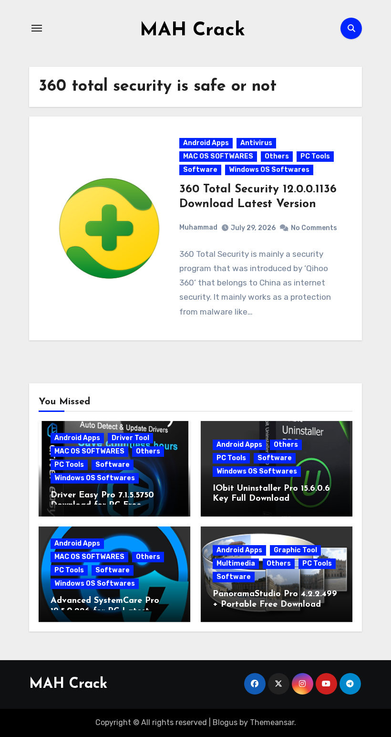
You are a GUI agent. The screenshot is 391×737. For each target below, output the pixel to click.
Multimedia (235, 563)
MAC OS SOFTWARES (218, 156)
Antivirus (256, 143)
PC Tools (315, 156)
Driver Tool (130, 438)
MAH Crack (192, 30)
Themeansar (272, 722)
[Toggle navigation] (36, 28)
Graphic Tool (295, 550)
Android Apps (206, 143)
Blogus (225, 722)
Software (200, 170)
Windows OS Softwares (269, 170)
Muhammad (198, 227)
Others (277, 156)
